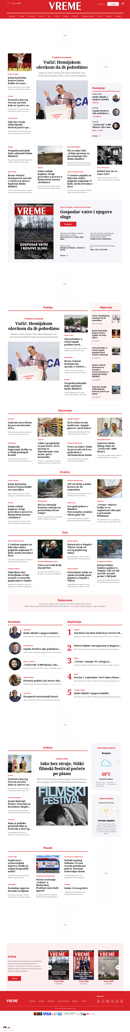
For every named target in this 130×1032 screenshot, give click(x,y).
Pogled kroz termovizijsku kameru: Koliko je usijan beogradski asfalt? (18, 866)
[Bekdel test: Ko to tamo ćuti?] (109, 155)
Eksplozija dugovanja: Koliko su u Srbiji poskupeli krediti (20, 450)
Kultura (57, 16)
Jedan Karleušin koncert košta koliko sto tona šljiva (17, 80)
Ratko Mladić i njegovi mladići (101, 98)
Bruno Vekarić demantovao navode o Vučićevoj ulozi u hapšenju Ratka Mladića (20, 181)
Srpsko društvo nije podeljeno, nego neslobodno (101, 112)
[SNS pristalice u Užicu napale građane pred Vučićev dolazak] (76, 323)
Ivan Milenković (97, 116)
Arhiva (100, 16)
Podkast (118, 16)
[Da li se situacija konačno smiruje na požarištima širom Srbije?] (50, 488)
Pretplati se (68, 224)
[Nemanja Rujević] (15, 680)
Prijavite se (101, 4)
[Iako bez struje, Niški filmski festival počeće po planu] (116, 390)
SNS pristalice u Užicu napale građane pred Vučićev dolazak (73, 342)
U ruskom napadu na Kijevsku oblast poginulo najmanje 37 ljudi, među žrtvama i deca (79, 181)
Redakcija (32, 1001)
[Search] (8, 3)
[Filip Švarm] (116, 101)
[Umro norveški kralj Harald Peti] (50, 549)
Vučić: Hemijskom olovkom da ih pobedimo (62, 65)
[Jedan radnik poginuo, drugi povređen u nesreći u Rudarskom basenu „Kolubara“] (50, 155)
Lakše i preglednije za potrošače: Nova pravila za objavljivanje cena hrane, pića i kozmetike (49, 450)
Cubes (74, 1008)
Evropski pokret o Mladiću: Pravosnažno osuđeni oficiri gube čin (79, 510)
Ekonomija (31, 16)
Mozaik (65, 16)
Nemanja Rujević (28, 677)
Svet (49, 16)
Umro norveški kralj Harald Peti (49, 566)
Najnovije (12, 16)
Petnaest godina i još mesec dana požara (42, 680)
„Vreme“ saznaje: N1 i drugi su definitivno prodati (91, 661)
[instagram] (112, 1001)
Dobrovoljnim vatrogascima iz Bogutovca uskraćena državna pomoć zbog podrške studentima (98, 645)
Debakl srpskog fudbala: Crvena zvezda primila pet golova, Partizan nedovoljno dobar (75, 866)
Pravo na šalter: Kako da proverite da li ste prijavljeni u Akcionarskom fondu (79, 450)
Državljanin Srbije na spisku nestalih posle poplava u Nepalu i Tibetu (79, 576)
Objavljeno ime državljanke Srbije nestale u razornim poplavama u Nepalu (20, 576)
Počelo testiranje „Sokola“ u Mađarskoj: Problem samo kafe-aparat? (47, 885)
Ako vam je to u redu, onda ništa (72, 238)
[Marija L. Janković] (116, 129)
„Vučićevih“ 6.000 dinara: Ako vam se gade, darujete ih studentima (102, 125)
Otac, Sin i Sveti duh (99, 250)
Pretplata (113, 4)
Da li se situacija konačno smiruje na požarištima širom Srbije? (49, 508)
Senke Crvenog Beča (76, 888)
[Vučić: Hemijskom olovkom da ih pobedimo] (62, 99)
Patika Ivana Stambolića (100, 239)
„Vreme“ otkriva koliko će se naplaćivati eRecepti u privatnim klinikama (109, 510)
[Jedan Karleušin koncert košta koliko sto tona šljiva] (19, 62)
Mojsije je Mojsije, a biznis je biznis (72, 249)
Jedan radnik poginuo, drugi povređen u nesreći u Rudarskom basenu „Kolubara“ (50, 177)
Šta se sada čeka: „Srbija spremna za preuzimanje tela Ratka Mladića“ (78, 154)
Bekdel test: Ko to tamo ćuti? (107, 172)
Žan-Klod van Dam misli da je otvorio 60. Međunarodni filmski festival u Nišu (97, 633)
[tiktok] (117, 1001)
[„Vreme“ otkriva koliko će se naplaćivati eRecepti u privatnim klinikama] (109, 488)
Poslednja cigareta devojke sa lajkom (18, 889)
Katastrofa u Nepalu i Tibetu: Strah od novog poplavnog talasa (79, 548)
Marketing (51, 1001)
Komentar (75, 16)
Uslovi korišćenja (63, 1001)
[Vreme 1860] (34, 231)
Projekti (84, 1001)
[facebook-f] (98, 1001)
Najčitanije (74, 621)
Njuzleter (109, 16)
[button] (94, 761)
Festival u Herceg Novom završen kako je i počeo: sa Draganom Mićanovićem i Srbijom (18, 103)
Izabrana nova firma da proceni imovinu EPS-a (20, 425)
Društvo (41, 16)
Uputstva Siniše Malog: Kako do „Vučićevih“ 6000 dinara (106, 447)
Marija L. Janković (98, 130)
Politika (21, 16)
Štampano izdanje (88, 16)
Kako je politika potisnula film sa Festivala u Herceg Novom (18, 826)
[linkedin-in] (121, 1001)
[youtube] (107, 1001)
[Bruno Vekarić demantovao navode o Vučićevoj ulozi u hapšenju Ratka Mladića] (116, 368)
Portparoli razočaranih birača (40, 696)
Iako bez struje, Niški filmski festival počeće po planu (18, 125)
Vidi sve (95, 136)
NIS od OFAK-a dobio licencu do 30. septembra (79, 487)
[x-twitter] (103, 1001)
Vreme (59, 1008)
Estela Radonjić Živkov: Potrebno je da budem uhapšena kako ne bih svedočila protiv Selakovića (19, 804)
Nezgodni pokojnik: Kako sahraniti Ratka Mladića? (20, 153)
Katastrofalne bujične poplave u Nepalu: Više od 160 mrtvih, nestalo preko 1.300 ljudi (108, 571)
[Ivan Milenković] (116, 115)
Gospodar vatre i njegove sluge (86, 214)
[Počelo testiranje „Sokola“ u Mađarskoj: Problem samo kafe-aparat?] (48, 864)
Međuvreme (44, 606)
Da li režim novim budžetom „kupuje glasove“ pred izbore (79, 425)
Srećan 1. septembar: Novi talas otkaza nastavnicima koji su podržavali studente (98, 677)
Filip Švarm (96, 102)
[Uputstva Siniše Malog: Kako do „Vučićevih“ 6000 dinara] (109, 427)
